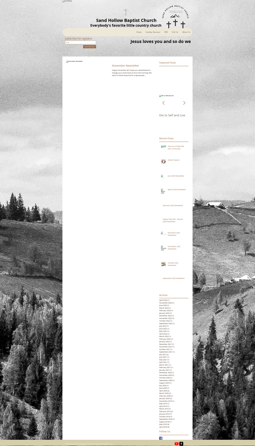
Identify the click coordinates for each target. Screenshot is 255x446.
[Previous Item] (163, 103)
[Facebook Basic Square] (160, 438)
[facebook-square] (181, 444)
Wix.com (110, 444)
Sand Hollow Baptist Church (126, 20)
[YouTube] (177, 444)
